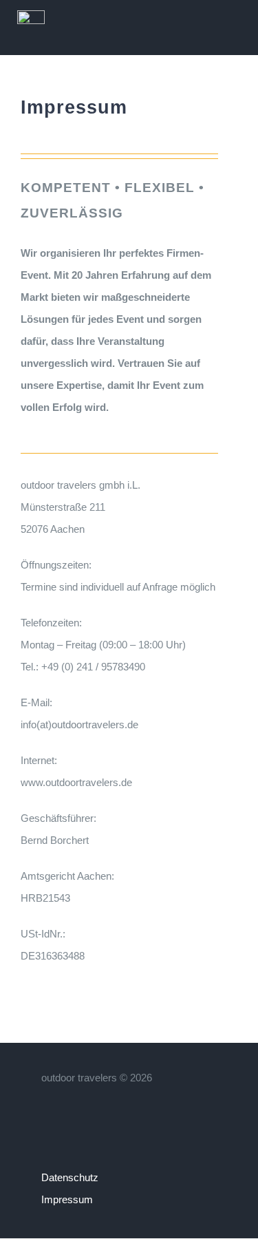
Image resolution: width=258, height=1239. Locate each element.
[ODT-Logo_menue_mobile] (31, 15)
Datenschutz (69, 1177)
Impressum (67, 1199)
